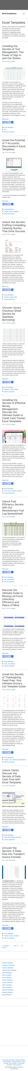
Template (16, 211)
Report (13, 837)
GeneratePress (14, 1068)
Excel (11, 211)
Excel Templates (8, 127)
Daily (9, 837)
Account (6, 211)
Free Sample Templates (8, 1060)
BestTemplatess (9, 13)
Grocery (6, 759)
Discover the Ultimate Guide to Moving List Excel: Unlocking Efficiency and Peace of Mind (12, 597)
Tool (5, 129)
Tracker (19, 490)
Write (15, 297)
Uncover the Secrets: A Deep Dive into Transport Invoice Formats (13, 852)
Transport (16, 935)
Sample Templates (7, 992)
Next (5, 947)
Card (5, 490)
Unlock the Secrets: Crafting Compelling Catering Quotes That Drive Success (13, 227)
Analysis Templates (7, 967)
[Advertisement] (14, 1027)
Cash (5, 837)
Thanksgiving (22, 759)
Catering (6, 297)
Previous (5, 945)
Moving (13, 663)
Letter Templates (7, 985)
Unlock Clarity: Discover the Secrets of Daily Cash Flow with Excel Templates (11, 776)
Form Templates (6, 977)
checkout (6, 389)
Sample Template (16, 1061)
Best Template (13, 1063)
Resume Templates (7, 989)
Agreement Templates (8, 965)
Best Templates (7, 1061)
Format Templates (7, 980)
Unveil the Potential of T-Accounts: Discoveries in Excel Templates (13, 145)
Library (12, 389)
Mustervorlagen (17, 1064)
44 (22, 945)
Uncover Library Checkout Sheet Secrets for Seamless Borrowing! (11, 313)
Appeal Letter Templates (9, 970)
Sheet (16, 389)
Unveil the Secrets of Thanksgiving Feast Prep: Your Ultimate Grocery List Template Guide (14, 680)
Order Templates (7, 987)
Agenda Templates (7, 962)
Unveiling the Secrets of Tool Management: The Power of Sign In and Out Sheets (13, 52)
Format (6, 935)
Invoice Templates (7, 982)
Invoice (11, 935)
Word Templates (7, 994)
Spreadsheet (10, 579)
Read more (5, 119)
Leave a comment (9, 131)
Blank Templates (7, 972)
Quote (11, 297)
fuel (5, 579)
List (9, 663)
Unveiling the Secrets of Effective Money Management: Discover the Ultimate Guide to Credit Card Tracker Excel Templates (13, 410)
